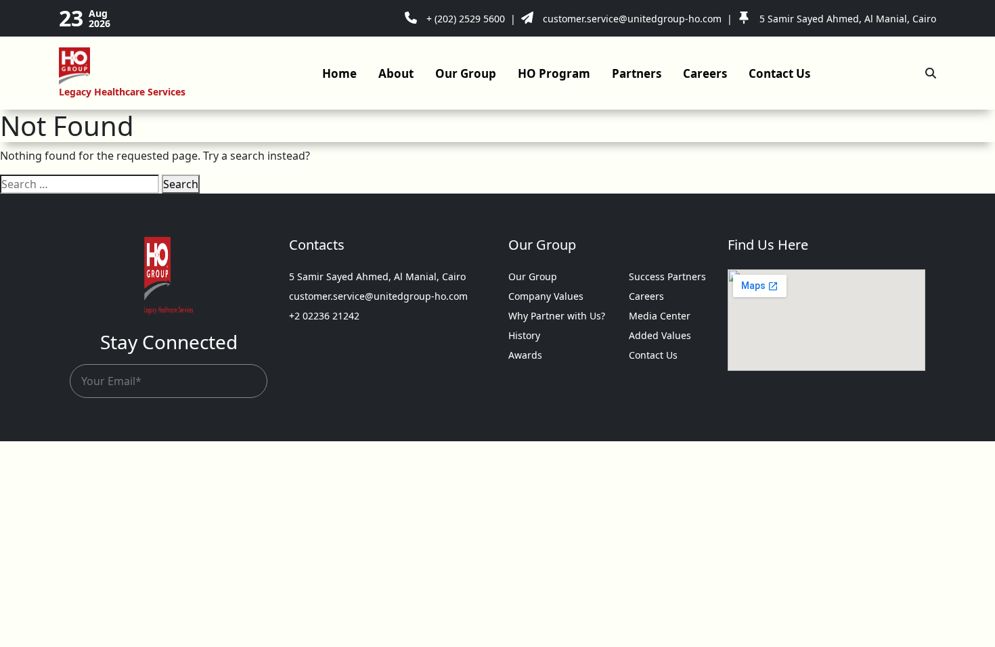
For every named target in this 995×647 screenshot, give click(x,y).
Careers (705, 73)
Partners (636, 73)
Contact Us (779, 73)
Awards (525, 355)
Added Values (660, 335)
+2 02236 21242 (324, 315)
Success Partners (667, 276)
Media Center (659, 315)
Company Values (545, 296)
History (524, 335)
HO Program (554, 73)
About (396, 73)
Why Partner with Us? (556, 315)
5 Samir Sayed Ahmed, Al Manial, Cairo (377, 276)
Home (339, 73)
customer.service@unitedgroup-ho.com (378, 296)
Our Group (465, 73)
